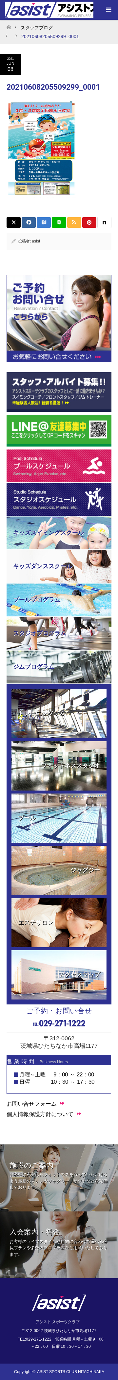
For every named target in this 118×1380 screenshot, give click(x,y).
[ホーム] (9, 25)
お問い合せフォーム (32, 1104)
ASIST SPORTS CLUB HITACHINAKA (70, 1371)
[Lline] (59, 222)
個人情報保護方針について (40, 1114)
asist (36, 241)
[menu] (108, 10)
